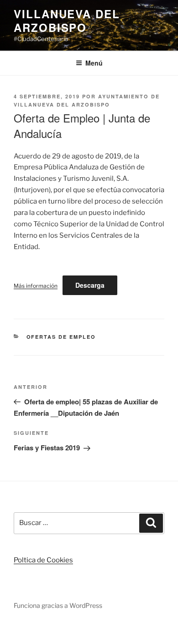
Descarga (90, 285)
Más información (36, 285)
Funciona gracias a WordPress (58, 605)
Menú (94, 62)
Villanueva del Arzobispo (67, 20)
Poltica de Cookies (43, 560)
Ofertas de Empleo (61, 336)
